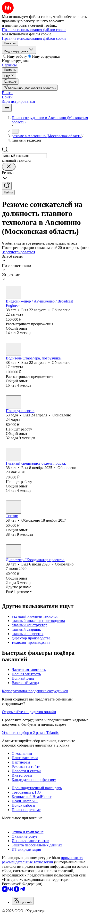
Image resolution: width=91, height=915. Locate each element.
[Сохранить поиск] (7, 186)
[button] (7, 93)
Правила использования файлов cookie (34, 38)
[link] (10, 82)
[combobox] (24, 155)
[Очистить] (9, 167)
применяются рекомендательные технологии (42, 860)
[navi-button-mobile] (7, 108)
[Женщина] (13, 507)
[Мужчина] (13, 292)
